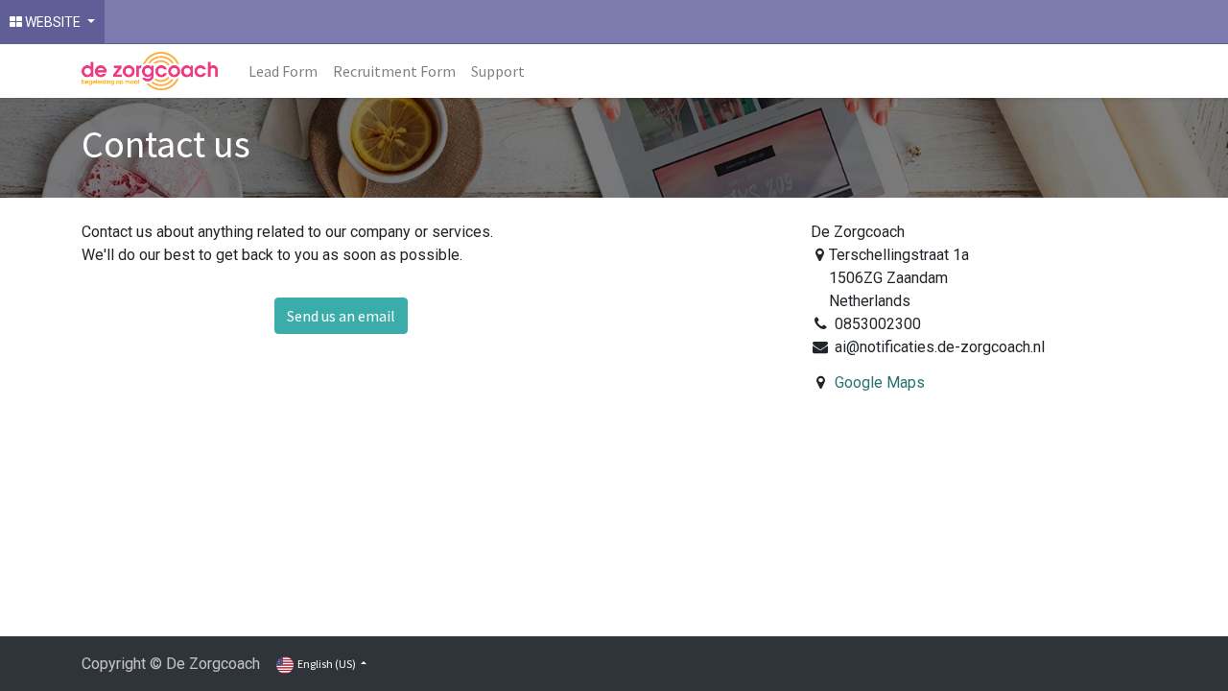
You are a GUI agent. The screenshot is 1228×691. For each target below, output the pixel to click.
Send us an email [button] (341, 315)
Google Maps (880, 382)
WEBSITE (52, 22)
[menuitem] (283, 71)
